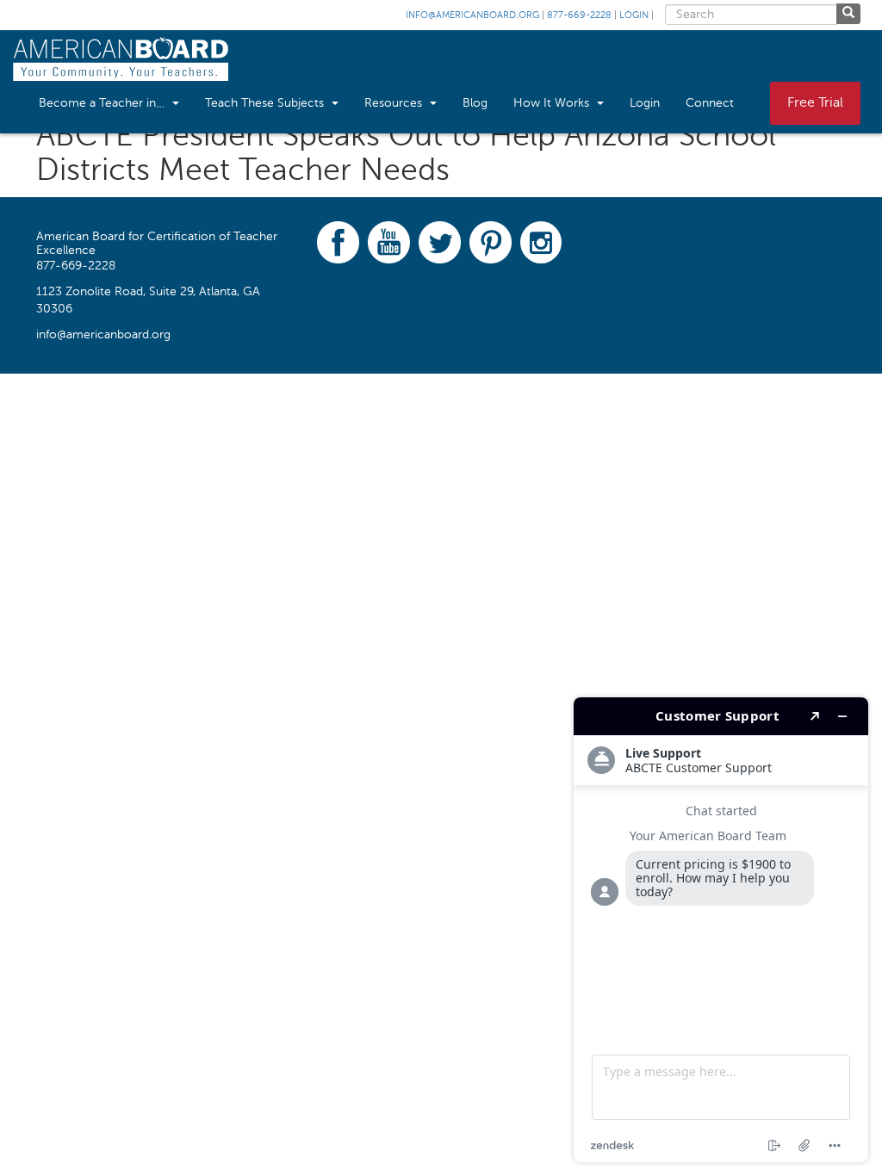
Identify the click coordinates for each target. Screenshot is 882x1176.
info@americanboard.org (472, 16)
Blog (475, 103)
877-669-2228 (579, 16)
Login (634, 16)
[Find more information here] (721, 930)
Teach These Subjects (266, 103)
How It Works (553, 103)
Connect (710, 103)
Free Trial (815, 103)
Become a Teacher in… (103, 103)
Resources (394, 103)
